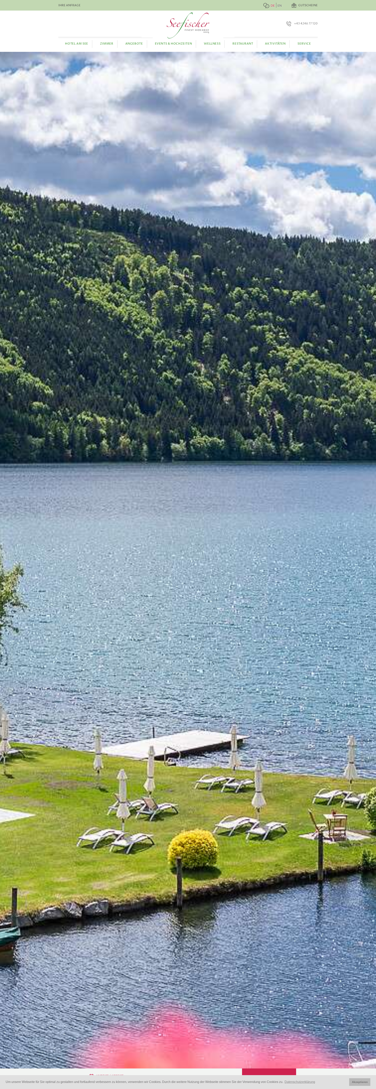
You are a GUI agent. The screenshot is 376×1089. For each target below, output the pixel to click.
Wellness (212, 44)
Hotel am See (76, 44)
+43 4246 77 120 (306, 24)
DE (273, 6)
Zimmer (106, 44)
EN (279, 6)
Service (304, 44)
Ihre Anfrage (69, 5)
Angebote (134, 44)
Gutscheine (308, 5)
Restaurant (242, 44)
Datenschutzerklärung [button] (300, 1082)
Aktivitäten (275, 44)
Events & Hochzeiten (173, 44)
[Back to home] (188, 26)
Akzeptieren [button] (360, 1082)
